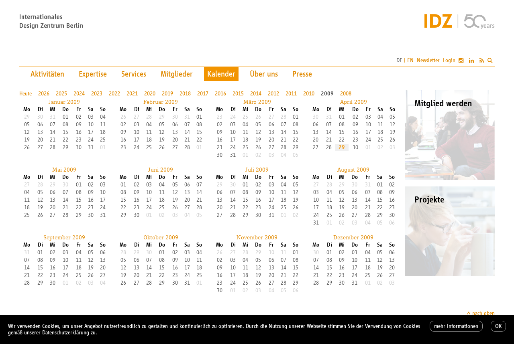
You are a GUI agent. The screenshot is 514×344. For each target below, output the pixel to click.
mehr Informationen (456, 326)
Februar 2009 (160, 102)
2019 (167, 94)
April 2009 (353, 102)
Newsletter (428, 60)
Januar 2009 (64, 102)
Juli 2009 (257, 169)
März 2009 (257, 102)
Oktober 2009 (160, 237)
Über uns (264, 73)
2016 (220, 94)
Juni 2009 (160, 169)
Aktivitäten (47, 73)
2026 (43, 94)
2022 (114, 94)
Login (449, 60)
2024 (79, 94)
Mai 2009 (64, 169)
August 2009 (353, 169)
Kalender (221, 73)
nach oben (483, 313)
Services (133, 73)
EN (410, 60)
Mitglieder (177, 73)
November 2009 (257, 237)
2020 (149, 94)
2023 (96, 94)
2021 (132, 94)
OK (498, 326)
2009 (327, 94)
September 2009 (64, 237)
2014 (255, 94)
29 (342, 147)
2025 (61, 94)
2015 (238, 94)
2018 (185, 94)
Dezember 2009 (353, 237)
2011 (291, 94)
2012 (273, 94)
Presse (302, 73)
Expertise (93, 73)
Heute (25, 94)
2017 (202, 94)
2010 (308, 94)
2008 (345, 94)
